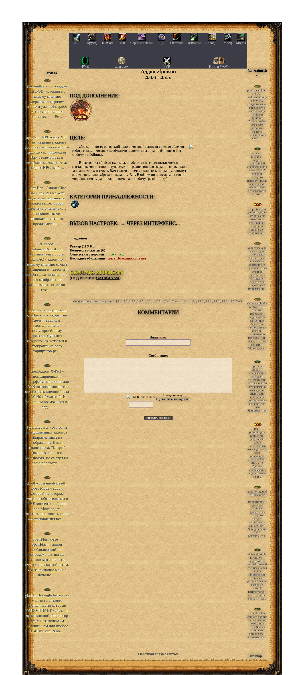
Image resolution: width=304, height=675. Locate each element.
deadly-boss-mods (47, 501)
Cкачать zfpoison (96, 273)
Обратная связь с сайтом (158, 654)
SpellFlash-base (47, 557)
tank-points (257, 452)
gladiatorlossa (47, 613)
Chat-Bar (47, 206)
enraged (257, 174)
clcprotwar (257, 221)
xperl (47, 389)
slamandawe (257, 576)
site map (255, 656)
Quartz (47, 445)
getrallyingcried (257, 515)
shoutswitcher (257, 327)
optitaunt (257, 390)
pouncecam (257, 114)
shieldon (257, 625)
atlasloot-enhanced (47, 267)
